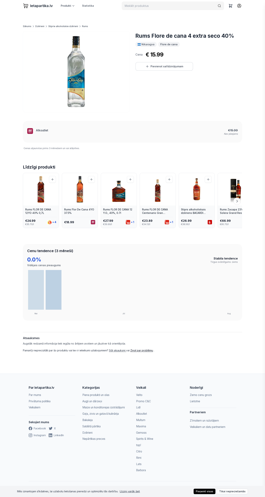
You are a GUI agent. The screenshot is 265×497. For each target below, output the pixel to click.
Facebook (40, 428)
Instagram (40, 435)
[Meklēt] (219, 6)
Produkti (66, 5)
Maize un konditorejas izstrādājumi (103, 407)
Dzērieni (39, 26)
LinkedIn (59, 435)
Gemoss (141, 432)
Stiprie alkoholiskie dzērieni (63, 26)
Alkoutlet (42, 130)
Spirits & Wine (144, 439)
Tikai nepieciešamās (232, 491)
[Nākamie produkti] (237, 201)
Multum (140, 420)
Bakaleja (87, 420)
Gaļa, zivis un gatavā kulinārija (100, 413)
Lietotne (195, 401)
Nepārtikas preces (93, 439)
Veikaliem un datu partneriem (207, 427)
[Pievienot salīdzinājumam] (52, 179)
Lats (139, 464)
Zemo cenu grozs (201, 395)
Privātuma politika (39, 401)
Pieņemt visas (204, 491)
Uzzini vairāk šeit (130, 491)
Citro (139, 451)
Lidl (138, 407)
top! (138, 445)
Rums (85, 26)
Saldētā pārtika (91, 426)
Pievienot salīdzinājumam (167, 66)
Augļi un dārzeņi (92, 401)
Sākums (27, 26)
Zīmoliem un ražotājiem (204, 420)
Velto (139, 395)
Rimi (138, 457)
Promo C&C (143, 401)
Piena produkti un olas (95, 395)
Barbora (141, 470)
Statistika (88, 5)
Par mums (35, 395)
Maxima (141, 426)
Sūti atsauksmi (117, 350)
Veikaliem (34, 407)
